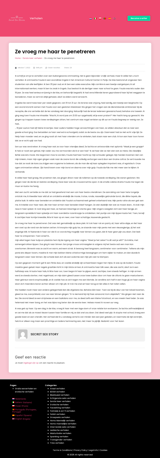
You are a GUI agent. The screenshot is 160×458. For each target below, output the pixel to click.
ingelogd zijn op (31, 363)
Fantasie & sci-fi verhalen (62, 411)
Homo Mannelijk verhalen (62, 420)
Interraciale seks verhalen (63, 427)
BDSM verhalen (57, 391)
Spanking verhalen (59, 436)
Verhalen (36, 18)
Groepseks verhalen (60, 417)
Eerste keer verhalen (32, 58)
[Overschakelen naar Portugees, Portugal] (104, 18)
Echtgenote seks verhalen (63, 398)
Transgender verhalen (61, 439)
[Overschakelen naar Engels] (114, 18)
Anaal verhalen (57, 388)
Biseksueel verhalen (59, 395)
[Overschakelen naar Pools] (100, 18)
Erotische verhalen (59, 404)
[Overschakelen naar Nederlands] (90, 18)
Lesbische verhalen (59, 430)
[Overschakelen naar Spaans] (109, 18)
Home (18, 58)
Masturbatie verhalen (60, 433)
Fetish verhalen (57, 414)
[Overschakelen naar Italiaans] (95, 18)
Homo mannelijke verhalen (63, 423)
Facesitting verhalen (60, 407)
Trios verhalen (57, 443)
